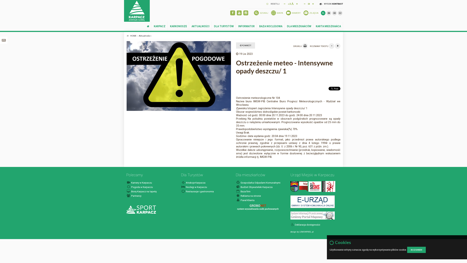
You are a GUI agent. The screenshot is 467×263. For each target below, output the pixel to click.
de (334, 13)
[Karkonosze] (328, 186)
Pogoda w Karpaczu (142, 187)
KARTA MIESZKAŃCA (328, 26)
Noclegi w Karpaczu (196, 187)
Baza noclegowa (270, 26)
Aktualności (200, 26)
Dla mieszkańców (299, 26)
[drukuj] (305, 46)
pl (323, 13)
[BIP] (303, 186)
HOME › (134, 36)
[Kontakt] (294, 186)
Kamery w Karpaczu (141, 182)
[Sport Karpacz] (141, 209)
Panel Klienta (247, 200)
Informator (246, 26)
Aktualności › (145, 36)
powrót (246, 45)
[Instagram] (246, 13)
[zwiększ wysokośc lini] (297, 3)
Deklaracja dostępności (307, 224)
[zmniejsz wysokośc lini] (304, 3)
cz (340, 13)
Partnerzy (136, 196)
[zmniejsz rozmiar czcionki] (284, 3)
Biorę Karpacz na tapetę (144, 191)
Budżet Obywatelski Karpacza (256, 187)
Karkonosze (178, 26)
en (329, 13)
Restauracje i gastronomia (199, 191)
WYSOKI (333, 4)
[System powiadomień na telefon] (314, 186)
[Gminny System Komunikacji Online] (312, 201)
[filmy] (239, 13)
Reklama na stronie (250, 196)
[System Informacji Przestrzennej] (312, 215)
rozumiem (416, 250)
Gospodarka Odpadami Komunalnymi (260, 182)
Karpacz (159, 26)
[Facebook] (233, 13)
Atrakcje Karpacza (195, 182)
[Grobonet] (258, 207)
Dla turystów (224, 26)
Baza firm (245, 191)
